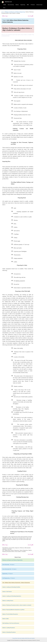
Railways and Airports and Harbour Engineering (15, 11)
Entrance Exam (39, 4)
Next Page (30, 544)
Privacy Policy (14, 638)
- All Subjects (8, 564)
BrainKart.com (8, 1)
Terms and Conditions (21, 638)
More (4, 7)
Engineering (22, 4)
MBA (28, 4)
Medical (17, 4)
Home (2, 11)
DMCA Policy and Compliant (30, 638)
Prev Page (5, 544)
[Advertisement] (41, 29)
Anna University (11, 4)
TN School (33, 4)
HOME (4, 4)
